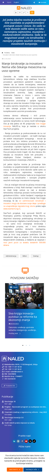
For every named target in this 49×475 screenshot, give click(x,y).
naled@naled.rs (16, 371)
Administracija (11, 256)
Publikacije (7, 396)
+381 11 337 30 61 (15, 369)
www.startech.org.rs (11, 208)
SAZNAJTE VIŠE (31, 469)
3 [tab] (29, 345)
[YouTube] (26, 441)
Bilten (25, 256)
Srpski (9, 2)
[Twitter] (30, 441)
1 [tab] (23, 345)
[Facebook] (22, 441)
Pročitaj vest (13, 333)
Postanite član (10, 386)
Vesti (12, 53)
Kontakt (43, 2)
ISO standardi (10, 379)
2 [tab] (26, 345)
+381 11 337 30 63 (15, 367)
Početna (7, 53)
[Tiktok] (34, 441)
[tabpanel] (24, 310)
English (16, 2)
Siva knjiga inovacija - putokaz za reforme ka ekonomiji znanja (23, 316)
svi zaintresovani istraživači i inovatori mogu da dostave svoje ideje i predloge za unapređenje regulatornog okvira (24, 203)
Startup (36, 256)
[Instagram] (18, 441)
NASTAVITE (13, 469)
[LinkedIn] (14, 441)
